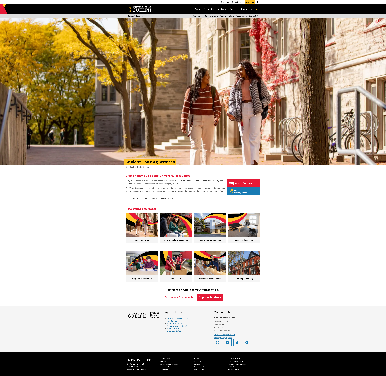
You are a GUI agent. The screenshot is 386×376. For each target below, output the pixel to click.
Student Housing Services (139, 167)
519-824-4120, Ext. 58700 (224, 335)
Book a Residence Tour (176, 323)
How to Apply (172, 321)
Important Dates (174, 331)
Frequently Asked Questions (178, 326)
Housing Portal (173, 328)
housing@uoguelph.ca (223, 337)
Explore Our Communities (177, 318)
